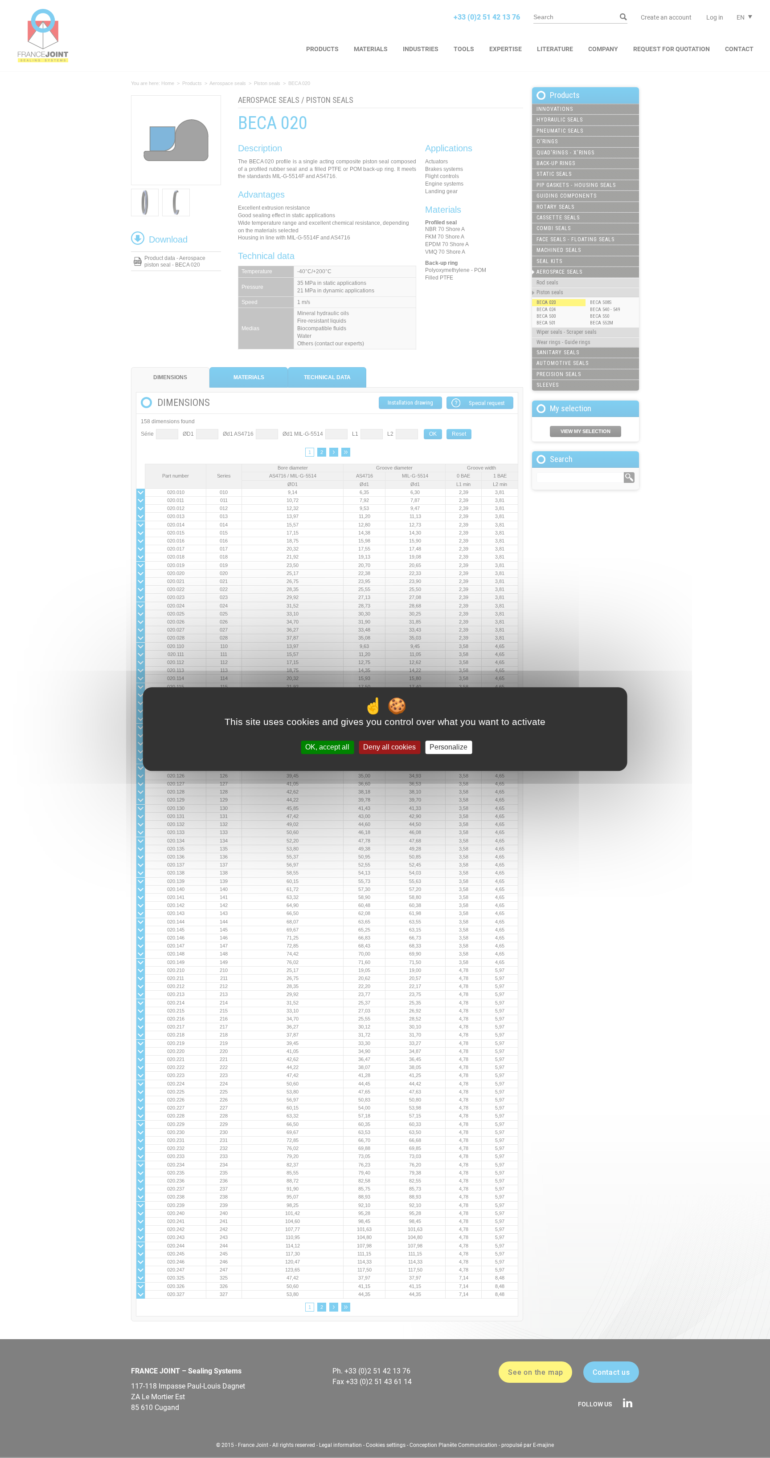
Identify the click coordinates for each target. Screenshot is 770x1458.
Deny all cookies (389, 747)
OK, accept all (327, 747)
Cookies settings (385, 1445)
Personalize (448, 747)
